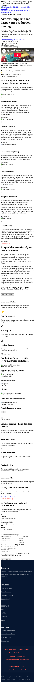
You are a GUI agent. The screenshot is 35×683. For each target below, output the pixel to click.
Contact (27, 10)
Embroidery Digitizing (7, 595)
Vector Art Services (23, 649)
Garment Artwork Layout (17, 666)
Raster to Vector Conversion (17, 653)
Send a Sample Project (8, 40)
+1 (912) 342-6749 (6, 637)
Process (18, 10)
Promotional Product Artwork (17, 670)
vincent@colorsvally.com (8, 630)
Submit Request (6, 559)
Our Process (4, 616)
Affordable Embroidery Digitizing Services (17, 659)
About (23, 10)
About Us (3, 609)
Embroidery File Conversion (17, 656)
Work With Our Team (7, 294)
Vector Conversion (6, 592)
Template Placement (22, 663)
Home (3, 10)
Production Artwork (6, 588)
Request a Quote (6, 12)
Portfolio (13, 10)
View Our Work (20, 40)
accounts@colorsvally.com (8, 634)
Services (7, 10)
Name (3, 536)
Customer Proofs (5, 599)
